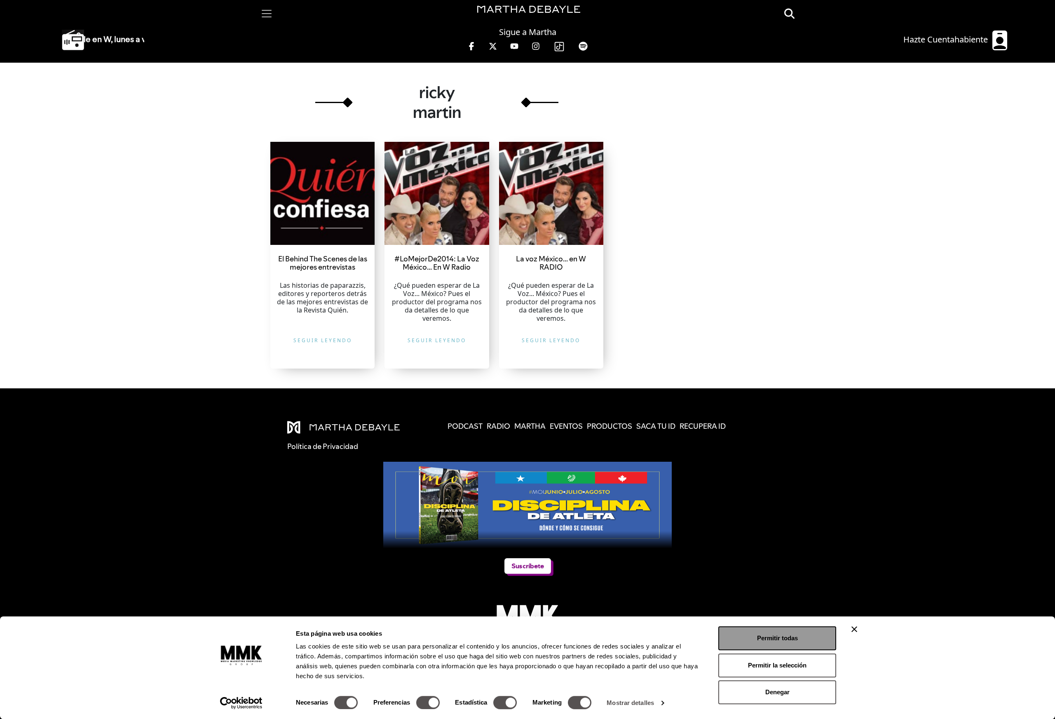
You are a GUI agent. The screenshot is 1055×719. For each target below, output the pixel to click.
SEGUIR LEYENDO (322, 340)
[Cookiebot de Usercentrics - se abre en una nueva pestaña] (241, 703)
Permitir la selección (777, 665)
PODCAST (465, 426)
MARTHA (530, 426)
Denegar (777, 692)
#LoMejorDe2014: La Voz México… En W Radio (436, 263)
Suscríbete (527, 566)
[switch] (428, 702)
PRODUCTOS (609, 426)
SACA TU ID (655, 426)
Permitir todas (777, 637)
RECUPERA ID (703, 426)
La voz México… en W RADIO (551, 263)
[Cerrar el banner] (854, 629)
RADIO (498, 426)
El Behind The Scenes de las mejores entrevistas (322, 263)
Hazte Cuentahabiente (946, 39)
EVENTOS (566, 426)
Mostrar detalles (630, 702)
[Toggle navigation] (266, 13)
